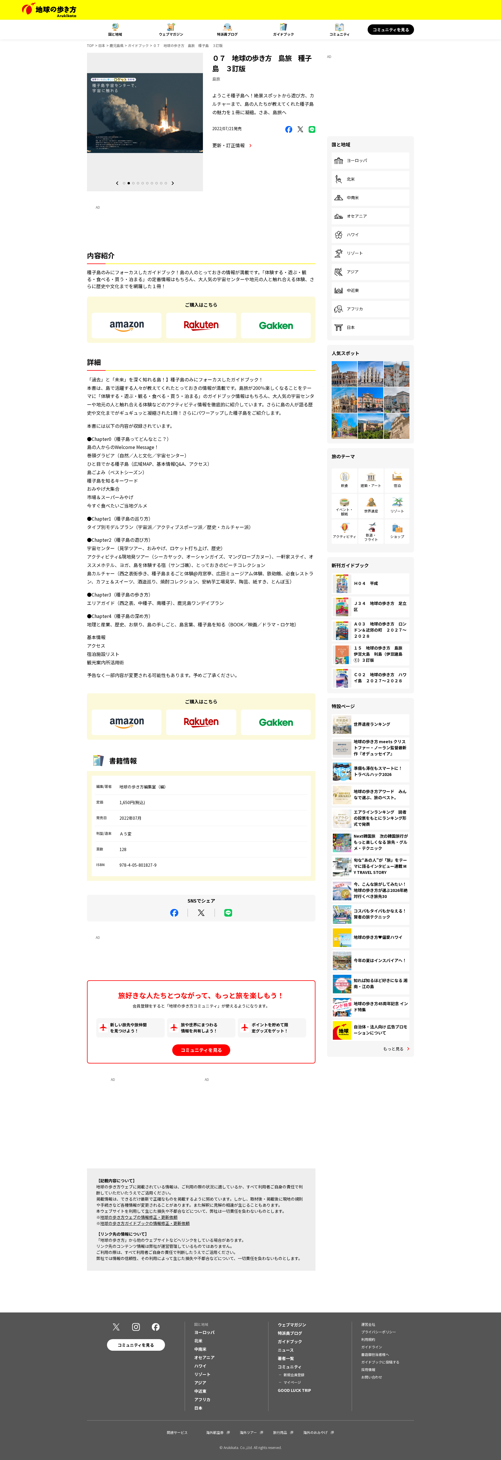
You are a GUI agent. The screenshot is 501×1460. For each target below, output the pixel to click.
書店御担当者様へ (375, 1354)
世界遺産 (371, 510)
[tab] (124, 183)
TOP (90, 45)
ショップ (397, 536)
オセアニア (357, 216)
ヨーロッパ (357, 160)
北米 (351, 179)
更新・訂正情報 (229, 145)
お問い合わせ (371, 1376)
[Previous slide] (117, 183)
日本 (101, 45)
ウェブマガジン (171, 34)
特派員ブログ (227, 34)
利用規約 (368, 1339)
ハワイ (353, 234)
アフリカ (355, 309)
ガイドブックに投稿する (380, 1361)
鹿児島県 (117, 45)
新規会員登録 (294, 1374)
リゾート (355, 253)
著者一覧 (286, 1358)
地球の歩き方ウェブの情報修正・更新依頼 (138, 1217)
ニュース (286, 1350)
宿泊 (397, 485)
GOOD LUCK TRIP (294, 1390)
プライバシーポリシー (378, 1331)
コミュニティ (339, 34)
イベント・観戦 (344, 511)
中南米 (353, 197)
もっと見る (393, 1049)
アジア (353, 272)
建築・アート (371, 485)
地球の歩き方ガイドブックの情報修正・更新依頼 (145, 1223)
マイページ (292, 1382)
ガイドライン (371, 1346)
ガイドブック (283, 34)
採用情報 (368, 1369)
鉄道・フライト (371, 536)
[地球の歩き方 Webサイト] (49, 10)
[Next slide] (172, 183)
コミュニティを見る (391, 29)
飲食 (344, 485)
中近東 (353, 290)
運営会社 (368, 1324)
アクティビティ (344, 536)
